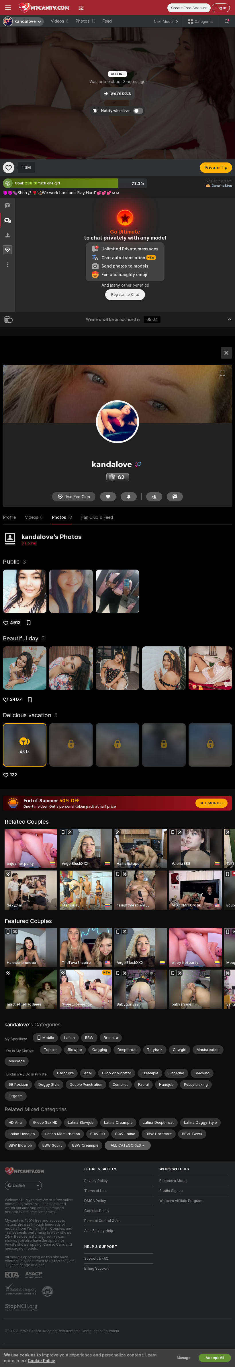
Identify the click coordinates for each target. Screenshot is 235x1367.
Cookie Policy (41, 1360)
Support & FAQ (96, 1259)
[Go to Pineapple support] (48, 1291)
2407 (16, 699)
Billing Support (96, 1268)
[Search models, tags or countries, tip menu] (227, 21)
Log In (221, 8)
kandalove (17, 1025)
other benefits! (135, 285)
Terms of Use (95, 1191)
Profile (9, 517)
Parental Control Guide (103, 1221)
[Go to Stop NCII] (22, 1307)
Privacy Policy (96, 1181)
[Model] (226, 353)
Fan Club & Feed (97, 517)
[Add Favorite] (8, 167)
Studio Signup (171, 1191)
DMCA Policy (95, 1201)
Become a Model (173, 1181)
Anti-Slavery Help (98, 1231)
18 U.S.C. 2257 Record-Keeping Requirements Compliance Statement (62, 1331)
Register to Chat (125, 294)
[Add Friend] (154, 496)
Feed (107, 21)
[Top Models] (81, 7)
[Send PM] (175, 496)
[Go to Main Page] (44, 7)
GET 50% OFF (211, 803)
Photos (85, 21)
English (19, 1185)
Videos (59, 21)
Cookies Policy (96, 1211)
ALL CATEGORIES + (128, 1145)
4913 (15, 622)
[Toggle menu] (8, 7)
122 (13, 774)
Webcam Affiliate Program (180, 1201)
